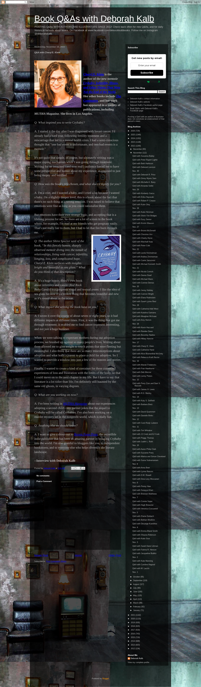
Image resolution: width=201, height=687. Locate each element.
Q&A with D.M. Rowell (141, 475)
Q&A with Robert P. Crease (143, 201)
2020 (133, 619)
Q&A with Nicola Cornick (142, 271)
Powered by (140, 81)
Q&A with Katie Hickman (142, 212)
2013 (133, 645)
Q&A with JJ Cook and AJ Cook (146, 434)
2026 (133, 131)
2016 (133, 634)
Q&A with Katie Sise (141, 538)
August (136, 584)
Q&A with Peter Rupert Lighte (144, 160)
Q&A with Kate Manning (142, 561)
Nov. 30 (135, 171)
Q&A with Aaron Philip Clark (144, 449)
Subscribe (147, 72)
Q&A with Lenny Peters (142, 376)
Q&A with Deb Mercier (141, 372)
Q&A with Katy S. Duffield (143, 400)
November (137, 153)
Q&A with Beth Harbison (142, 163)
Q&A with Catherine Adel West (145, 309)
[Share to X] (78, 468)
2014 (133, 641)
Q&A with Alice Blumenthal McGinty (147, 354)
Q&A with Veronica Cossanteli (145, 509)
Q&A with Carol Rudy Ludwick (145, 423)
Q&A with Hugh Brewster (142, 505)
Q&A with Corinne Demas (143, 283)
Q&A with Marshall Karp (142, 242)
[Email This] (72, 468)
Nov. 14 (135, 397)
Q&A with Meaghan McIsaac (144, 316)
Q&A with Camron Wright (143, 294)
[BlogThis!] (75, 468)
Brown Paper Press (86, 434)
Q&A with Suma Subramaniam (145, 460)
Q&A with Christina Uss (142, 234)
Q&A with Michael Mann (142, 279)
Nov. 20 (135, 286)
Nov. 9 (135, 464)
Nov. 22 (135, 249)
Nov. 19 (135, 305)
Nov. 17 (135, 342)
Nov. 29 (135, 189)
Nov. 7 (135, 497)
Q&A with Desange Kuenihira (144, 524)
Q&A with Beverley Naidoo (143, 335)
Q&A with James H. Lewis (143, 389)
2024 (133, 138)
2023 (133, 142)
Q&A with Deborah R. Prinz (144, 175)
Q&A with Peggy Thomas (143, 438)
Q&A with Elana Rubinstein (143, 298)
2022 (133, 146)
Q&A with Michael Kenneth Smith (146, 264)
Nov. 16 (135, 361)
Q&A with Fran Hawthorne (143, 368)
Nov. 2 (135, 557)
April (135, 599)
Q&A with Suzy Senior (141, 219)
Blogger (105, 678)
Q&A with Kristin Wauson (143, 223)
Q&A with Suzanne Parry (143, 453)
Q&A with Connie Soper (142, 501)
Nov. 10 (135, 445)
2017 (133, 630)
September (138, 580)
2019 (133, 622)
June (135, 592)
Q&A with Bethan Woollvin (143, 520)
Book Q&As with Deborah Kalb (94, 19)
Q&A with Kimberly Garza (143, 193)
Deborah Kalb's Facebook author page (146, 105)
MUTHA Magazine (75, 403)
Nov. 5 (135, 512)
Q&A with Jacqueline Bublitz (144, 553)
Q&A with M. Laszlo (140, 568)
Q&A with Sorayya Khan (142, 490)
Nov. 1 (135, 572)
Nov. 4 (135, 527)
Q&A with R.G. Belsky (141, 393)
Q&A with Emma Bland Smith (145, 531)
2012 (133, 648)
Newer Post (41, 555)
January (137, 610)
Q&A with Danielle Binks (142, 415)
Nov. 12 (135, 419)
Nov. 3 (135, 542)
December (137, 149)
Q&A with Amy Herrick (141, 320)
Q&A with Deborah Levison (143, 167)
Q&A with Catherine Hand (143, 350)
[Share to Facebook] (80, 468)
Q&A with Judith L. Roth (142, 441)
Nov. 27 (135, 227)
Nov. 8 (135, 483)
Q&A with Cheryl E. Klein (143, 346)
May (135, 595)
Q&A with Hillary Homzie (142, 339)
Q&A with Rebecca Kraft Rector (145, 357)
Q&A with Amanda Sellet (142, 186)
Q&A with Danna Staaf (142, 275)
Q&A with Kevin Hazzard (142, 327)
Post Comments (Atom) (56, 561)
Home (78, 555)
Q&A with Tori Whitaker (142, 430)
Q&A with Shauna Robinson (144, 535)
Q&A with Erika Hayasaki (143, 197)
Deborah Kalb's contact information (145, 99)
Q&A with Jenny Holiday (142, 290)
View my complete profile (138, 662)
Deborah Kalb (137, 658)
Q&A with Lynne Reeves (142, 471)
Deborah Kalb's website (140, 102)
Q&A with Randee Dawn (142, 331)
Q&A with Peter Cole (141, 245)
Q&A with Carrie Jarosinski (143, 260)
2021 (133, 615)
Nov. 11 (135, 427)
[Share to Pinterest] (83, 468)
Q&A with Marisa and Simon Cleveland (148, 456)
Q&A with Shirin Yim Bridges (144, 216)
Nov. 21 (135, 268)
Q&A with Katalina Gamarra (144, 313)
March (136, 603)
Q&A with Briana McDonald (144, 230)
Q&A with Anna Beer (141, 468)
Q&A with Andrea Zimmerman (145, 257)
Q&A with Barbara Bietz (142, 404)
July (135, 588)
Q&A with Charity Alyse (142, 238)
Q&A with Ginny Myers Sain (144, 178)
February (137, 607)
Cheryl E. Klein (93, 74)
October (137, 577)
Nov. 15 (135, 380)
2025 (133, 135)
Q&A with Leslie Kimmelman (144, 253)
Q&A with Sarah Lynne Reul (144, 301)
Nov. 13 (135, 408)
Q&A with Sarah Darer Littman (145, 546)
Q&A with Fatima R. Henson (144, 550)
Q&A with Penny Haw (141, 486)
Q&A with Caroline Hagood (143, 564)
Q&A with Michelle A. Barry (144, 182)
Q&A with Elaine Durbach (143, 516)
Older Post (115, 555)
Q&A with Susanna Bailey (143, 156)
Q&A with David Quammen (143, 412)
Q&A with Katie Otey (141, 204)
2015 (133, 637)
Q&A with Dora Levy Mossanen (145, 479)
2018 (133, 626)
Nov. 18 (135, 324)
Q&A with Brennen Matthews (144, 494)
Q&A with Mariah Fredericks (144, 365)
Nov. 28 (135, 208)
